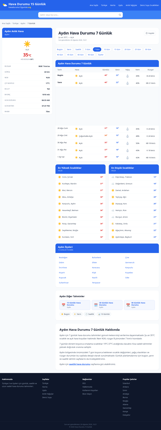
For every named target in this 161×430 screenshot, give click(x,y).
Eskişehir (126, 415)
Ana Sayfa (94, 5)
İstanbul (126, 383)
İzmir (125, 390)
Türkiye (104, 5)
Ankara (126, 387)
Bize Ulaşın (87, 394)
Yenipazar (96, 282)
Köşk (94, 272)
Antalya (126, 394)
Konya (125, 411)
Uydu (120, 5)
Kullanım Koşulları (90, 390)
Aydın (23, 23)
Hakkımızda (87, 387)
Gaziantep (127, 408)
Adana (125, 404)
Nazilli (94, 277)
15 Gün (117, 49)
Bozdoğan (63, 257)
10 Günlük (104, 314)
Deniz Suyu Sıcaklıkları (149, 5)
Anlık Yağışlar (131, 5)
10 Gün (107, 49)
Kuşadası (129, 272)
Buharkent (96, 257)
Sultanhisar (64, 282)
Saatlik (78, 49)
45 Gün (70, 54)
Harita (112, 5)
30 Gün (148, 49)
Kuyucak (62, 277)
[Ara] (120, 15)
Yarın (69, 49)
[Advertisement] (107, 106)
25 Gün (138, 49)
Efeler (94, 262)
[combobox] (80, 15)
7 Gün (97, 49)
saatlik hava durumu (79, 364)
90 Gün (91, 54)
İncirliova (63, 267)
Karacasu (96, 267)
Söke (127, 277)
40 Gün (60, 54)
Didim (61, 262)
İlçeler (101, 54)
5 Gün (87, 49)
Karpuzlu (129, 267)
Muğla (125, 401)
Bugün (60, 49)
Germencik (129, 262)
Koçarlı (62, 272)
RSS (84, 383)
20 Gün (128, 49)
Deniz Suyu (47, 397)
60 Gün (81, 54)
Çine (127, 257)
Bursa (125, 397)
